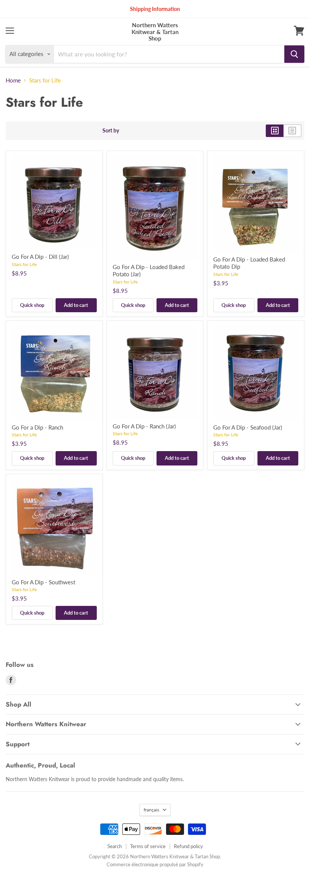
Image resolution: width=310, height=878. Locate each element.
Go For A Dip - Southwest (43, 582)
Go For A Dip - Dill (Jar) (40, 256)
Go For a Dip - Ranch (37, 427)
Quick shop (32, 305)
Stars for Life (24, 264)
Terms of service (148, 846)
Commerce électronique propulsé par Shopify (155, 864)
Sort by (110, 131)
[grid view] (275, 131)
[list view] (292, 131)
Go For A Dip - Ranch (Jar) (144, 426)
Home (13, 80)
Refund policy (188, 846)
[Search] (294, 54)
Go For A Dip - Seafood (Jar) (247, 427)
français (151, 810)
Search (114, 846)
